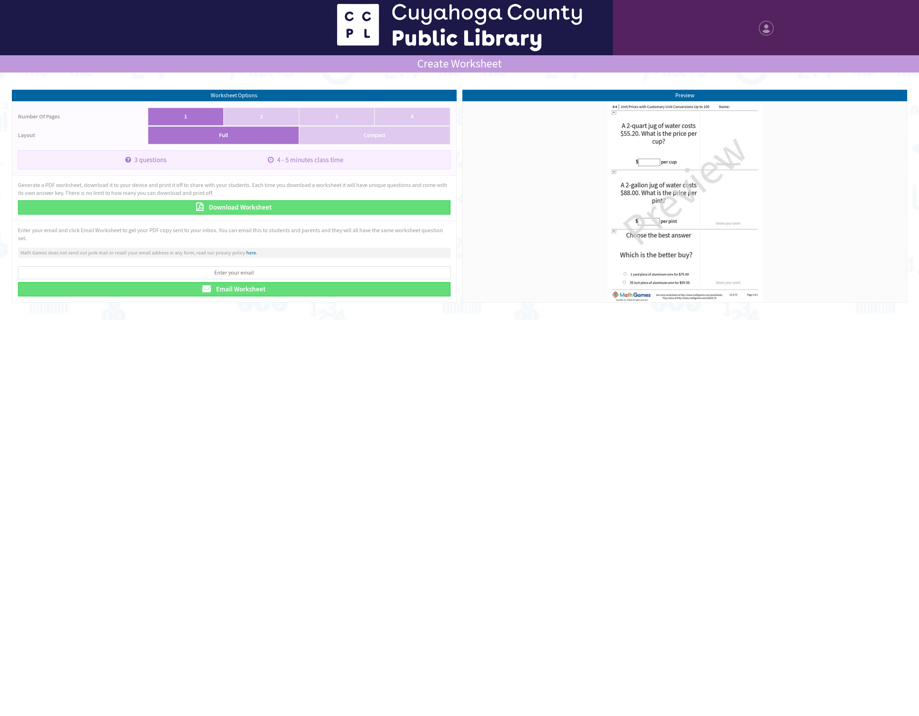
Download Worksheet (239, 207)
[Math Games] (459, 27)
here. (251, 252)
